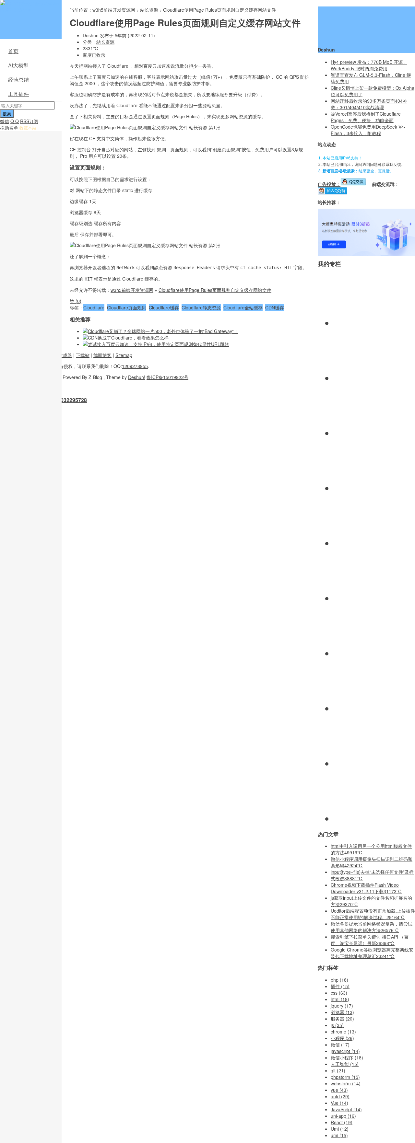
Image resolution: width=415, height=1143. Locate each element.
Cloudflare (93, 307)
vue (339, 1090)
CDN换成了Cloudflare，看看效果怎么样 (128, 337)
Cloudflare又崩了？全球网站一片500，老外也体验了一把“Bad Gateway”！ (163, 331)
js (337, 1025)
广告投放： (329, 184)
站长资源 (149, 9)
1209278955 (135, 366)
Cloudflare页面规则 (126, 307)
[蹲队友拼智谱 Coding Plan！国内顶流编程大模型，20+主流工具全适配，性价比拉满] (366, 254)
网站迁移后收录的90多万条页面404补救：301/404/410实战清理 (369, 104)
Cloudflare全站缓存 (243, 307)
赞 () (75, 301)
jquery (342, 1005)
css (339, 992)
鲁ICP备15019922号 (167, 377)
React (341, 1122)
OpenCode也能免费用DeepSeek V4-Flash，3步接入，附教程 (368, 129)
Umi (340, 1129)
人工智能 (345, 1064)
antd (340, 1096)
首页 (13, 51)
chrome (343, 1031)
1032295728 (72, 400)
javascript (345, 1051)
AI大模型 (18, 65)
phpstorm (345, 1077)
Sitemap (123, 355)
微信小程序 (347, 1057)
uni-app (343, 1116)
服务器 (342, 1018)
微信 (4, 121)
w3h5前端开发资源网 (29, 6)
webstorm (346, 1083)
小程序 (342, 1038)
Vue (339, 1103)
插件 (340, 986)
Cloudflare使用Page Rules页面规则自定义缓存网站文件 (219, 9)
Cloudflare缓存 (164, 307)
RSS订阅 (29, 121)
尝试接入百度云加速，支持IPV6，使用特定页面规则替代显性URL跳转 (158, 344)
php (339, 979)
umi (339, 1135)
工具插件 (18, 94)
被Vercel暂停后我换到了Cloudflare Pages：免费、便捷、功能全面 (366, 116)
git (338, 1070)
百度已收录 (94, 55)
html (340, 999)
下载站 (82, 355)
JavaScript (346, 1109)
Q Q (14, 121)
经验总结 (18, 79)
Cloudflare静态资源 (201, 307)
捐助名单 (9, 127)
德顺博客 (102, 355)
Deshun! (136, 377)
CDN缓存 (274, 307)
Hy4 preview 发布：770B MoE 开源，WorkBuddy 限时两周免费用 (369, 65)
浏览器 (342, 1012)
